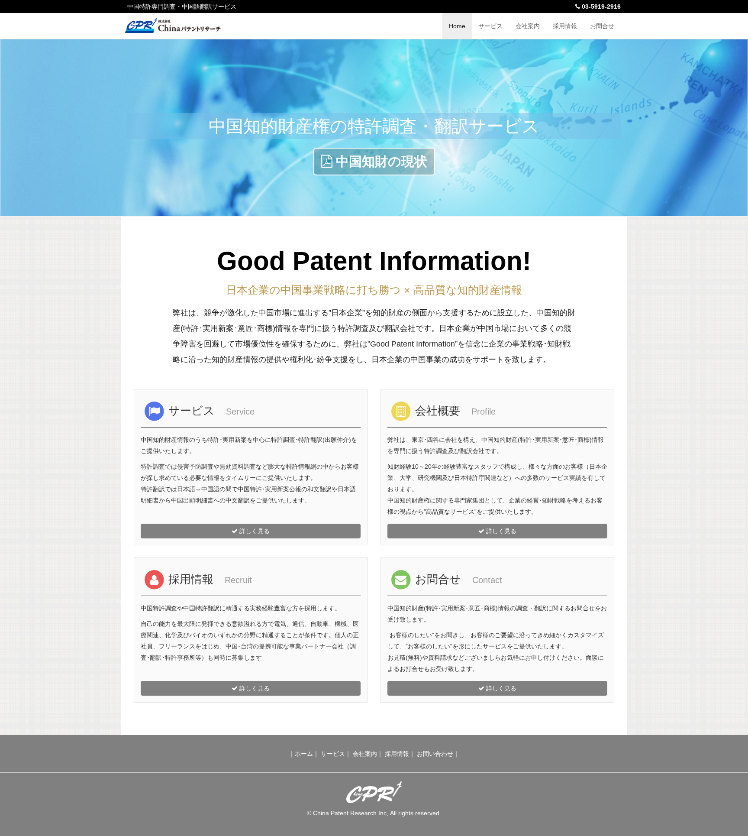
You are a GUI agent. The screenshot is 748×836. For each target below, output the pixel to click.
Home (457, 26)
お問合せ (602, 26)
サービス (490, 26)
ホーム (304, 753)
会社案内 (528, 26)
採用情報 (565, 26)
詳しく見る (254, 531)
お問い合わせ (435, 753)
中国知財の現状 (379, 161)
